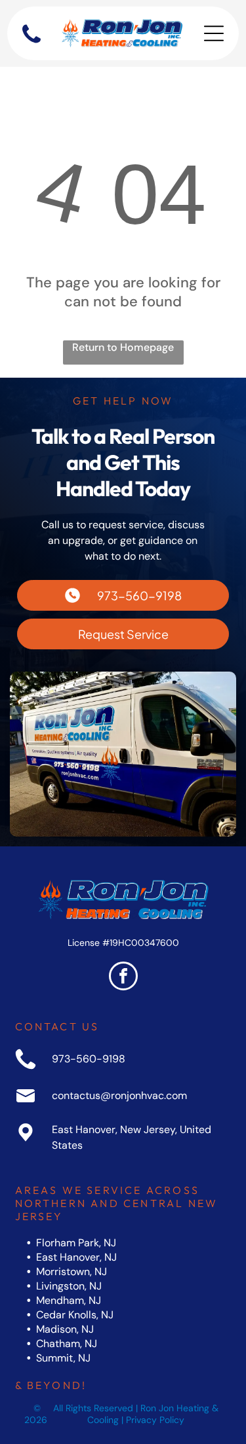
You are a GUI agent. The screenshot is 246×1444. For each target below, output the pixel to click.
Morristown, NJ (71, 1271)
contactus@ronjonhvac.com (119, 1095)
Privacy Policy (155, 1420)
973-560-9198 (88, 1059)
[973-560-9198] (31, 43)
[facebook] (123, 978)
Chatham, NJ (66, 1343)
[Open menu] (214, 33)
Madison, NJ (65, 1329)
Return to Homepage (123, 347)
